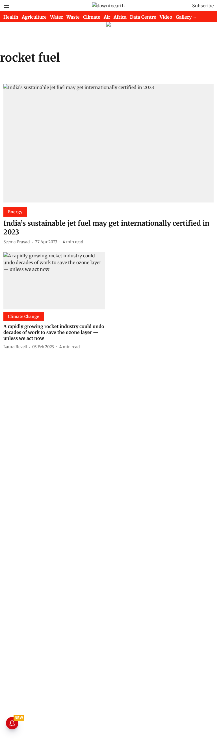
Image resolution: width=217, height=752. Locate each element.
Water (56, 17)
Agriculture (34, 17)
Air (107, 17)
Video (166, 17)
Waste (73, 17)
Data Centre (143, 17)
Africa (120, 17)
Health (10, 17)
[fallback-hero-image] (108, 143)
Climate (91, 17)
